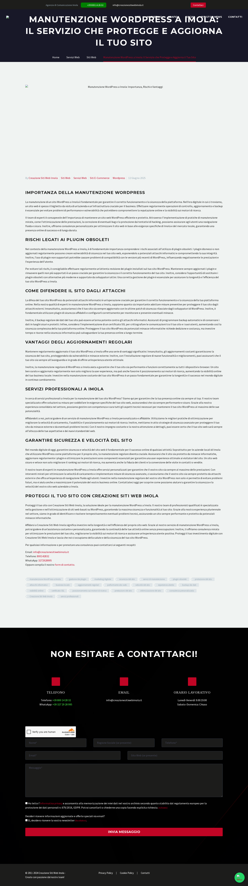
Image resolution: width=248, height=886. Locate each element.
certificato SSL (58, 590)
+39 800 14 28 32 (61, 700)
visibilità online (36, 590)
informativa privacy (51, 803)
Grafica (173, 16)
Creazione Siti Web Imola (43, 178)
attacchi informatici (39, 585)
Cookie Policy (127, 873)
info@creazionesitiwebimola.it (128, 5)
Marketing (154, 16)
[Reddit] (52, 606)
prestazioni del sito (123, 590)
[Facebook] (156, 5)
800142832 (43, 556)
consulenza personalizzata (181, 590)
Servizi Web (80, 178)
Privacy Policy (106, 873)
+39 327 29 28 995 (62, 704)
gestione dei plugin (77, 579)
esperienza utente (166, 585)
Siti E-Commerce (99, 178)
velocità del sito (142, 585)
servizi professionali (69, 596)
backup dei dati (189, 585)
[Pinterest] (37, 606)
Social (190, 16)
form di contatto (64, 564)
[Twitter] (167, 5)
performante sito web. (117, 585)
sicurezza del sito (127, 579)
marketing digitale (102, 579)
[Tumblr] (42, 606)
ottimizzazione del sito (150, 590)
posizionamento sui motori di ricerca (89, 590)
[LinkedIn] (161, 5)
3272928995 (45, 560)
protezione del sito (203, 579)
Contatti (235, 16)
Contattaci (198, 5)
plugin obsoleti (180, 579)
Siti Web (65, 178)
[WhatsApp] (177, 5)
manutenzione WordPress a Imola (45, 579)
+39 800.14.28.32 (95, 5)
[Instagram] (172, 5)
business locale (63, 585)
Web (138, 16)
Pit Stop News (211, 16)
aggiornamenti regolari (88, 585)
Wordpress (119, 178)
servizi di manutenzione (154, 579)
